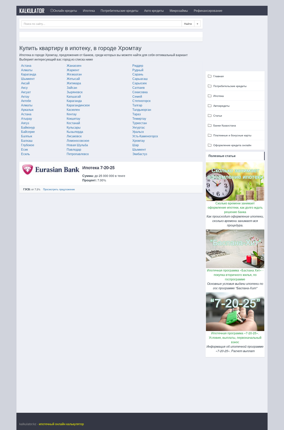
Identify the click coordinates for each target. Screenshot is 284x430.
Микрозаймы (179, 10)
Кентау (72, 114)
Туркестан (139, 123)
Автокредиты (221, 106)
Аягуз (25, 123)
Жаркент (73, 70)
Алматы (26, 70)
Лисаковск (74, 136)
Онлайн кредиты (65, 10)
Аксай (25, 83)
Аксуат (26, 92)
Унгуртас (138, 127)
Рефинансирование (208, 10)
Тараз (136, 114)
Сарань (137, 74)
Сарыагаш (140, 78)
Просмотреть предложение (59, 189)
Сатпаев (138, 87)
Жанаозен (74, 65)
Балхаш (26, 140)
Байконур (28, 127)
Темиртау (139, 118)
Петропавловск (78, 154)
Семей (137, 96)
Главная (218, 76)
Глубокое (27, 145)
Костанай (73, 123)
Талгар (137, 105)
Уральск (138, 131)
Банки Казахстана (224, 125)
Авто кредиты (154, 10)
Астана (26, 65)
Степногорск (141, 100)
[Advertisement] (235, 42)
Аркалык (27, 109)
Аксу (24, 87)
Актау (25, 96)
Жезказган (74, 74)
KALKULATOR (31, 10)
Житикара (74, 83)
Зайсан (72, 87)
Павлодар (74, 149)
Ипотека (89, 10)
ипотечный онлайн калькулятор (61, 424)
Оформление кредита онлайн (232, 145)
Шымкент (28, 78)
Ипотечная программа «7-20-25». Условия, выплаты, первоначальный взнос (235, 337)
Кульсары (74, 127)
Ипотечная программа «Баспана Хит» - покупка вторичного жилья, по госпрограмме (235, 274)
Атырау (26, 118)
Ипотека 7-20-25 (98, 167)
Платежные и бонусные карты (232, 135)
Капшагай (74, 96)
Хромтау (138, 140)
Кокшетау (73, 118)
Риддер (137, 65)
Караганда (28, 74)
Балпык (26, 136)
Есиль (25, 154)
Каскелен (73, 109)
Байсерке (28, 131)
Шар (135, 145)
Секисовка (140, 92)
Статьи (217, 115)
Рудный (137, 70)
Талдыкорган (141, 109)
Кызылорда (75, 131)
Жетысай (73, 78)
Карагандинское (78, 105)
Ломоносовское (78, 140)
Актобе (26, 100)
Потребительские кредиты (119, 10)
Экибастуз (139, 154)
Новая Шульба (77, 145)
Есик (24, 149)
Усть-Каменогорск (145, 136)
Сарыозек (139, 83)
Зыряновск (74, 92)
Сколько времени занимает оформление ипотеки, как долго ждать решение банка (235, 207)
